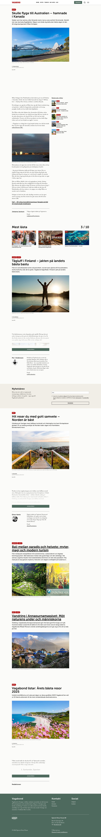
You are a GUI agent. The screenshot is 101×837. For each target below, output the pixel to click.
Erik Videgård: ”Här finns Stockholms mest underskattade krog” (21, 247)
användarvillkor (86, 397)
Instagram (74, 801)
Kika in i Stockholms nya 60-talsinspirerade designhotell (44, 247)
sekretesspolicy (78, 397)
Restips (41, 2)
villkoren (65, 396)
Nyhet (13, 412)
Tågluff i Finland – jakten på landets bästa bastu (62, 103)
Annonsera (54, 804)
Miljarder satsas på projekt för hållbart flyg (28, 502)
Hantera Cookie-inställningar (59, 832)
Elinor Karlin (15, 473)
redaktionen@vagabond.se (33, 216)
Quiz (57, 2)
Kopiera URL (13, 69)
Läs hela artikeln (30, 349)
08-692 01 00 (57, 825)
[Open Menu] (88, 2)
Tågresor (46, 2)
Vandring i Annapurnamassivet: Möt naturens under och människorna (62, 125)
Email (53, 392)
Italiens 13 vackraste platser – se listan (74, 246)
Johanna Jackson (16, 66)
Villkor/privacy (56, 830)
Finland (14, 257)
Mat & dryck (52, 2)
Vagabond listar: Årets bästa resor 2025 (61, 132)
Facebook (73, 804)
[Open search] (85, 2)
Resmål (37, 2)
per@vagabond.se (31, 375)
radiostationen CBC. (17, 128)
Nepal (13, 612)
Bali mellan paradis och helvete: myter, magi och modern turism (62, 117)
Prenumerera (78, 2)
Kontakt (53, 801)
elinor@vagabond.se (32, 526)
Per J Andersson (15, 316)
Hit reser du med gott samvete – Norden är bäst (62, 110)
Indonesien (14, 543)
